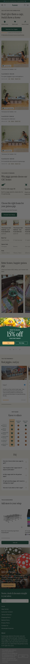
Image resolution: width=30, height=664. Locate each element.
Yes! (8, 343)
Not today (21, 343)
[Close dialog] (29, 319)
